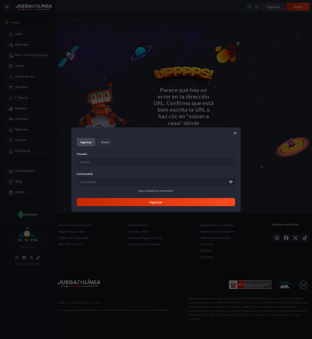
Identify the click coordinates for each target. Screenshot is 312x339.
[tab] (86, 142)
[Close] (235, 133)
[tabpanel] (156, 179)
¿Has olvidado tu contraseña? (156, 190)
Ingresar (156, 202)
